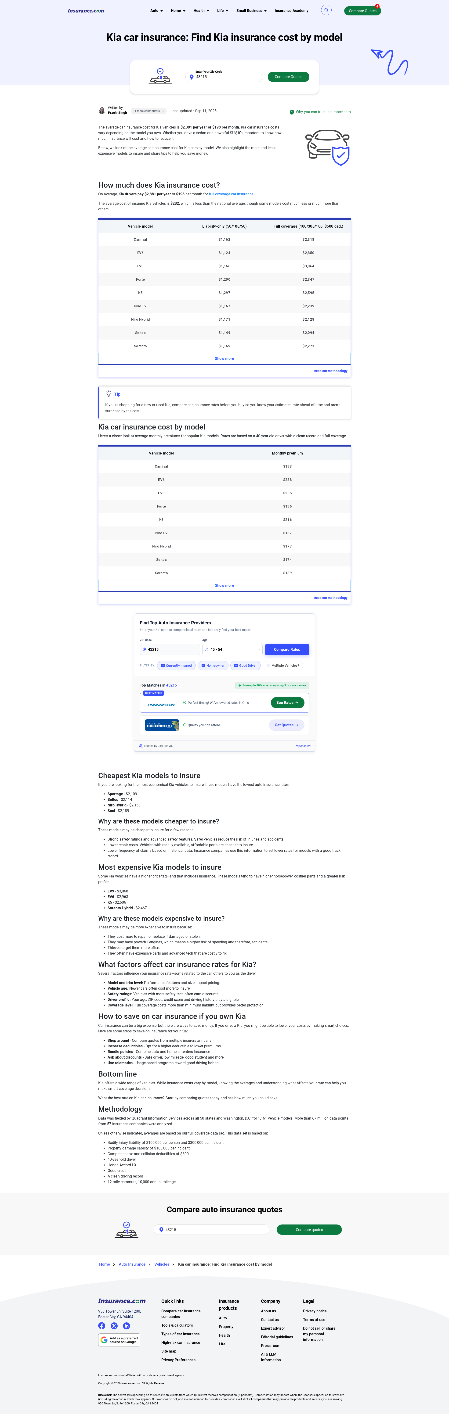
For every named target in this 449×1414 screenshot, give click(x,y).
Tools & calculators (177, 1325)
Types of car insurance (180, 1334)
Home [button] (176, 10)
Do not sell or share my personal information (319, 1334)
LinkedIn (126, 1325)
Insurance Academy (291, 10)
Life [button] (220, 10)
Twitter (114, 1325)
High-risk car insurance (180, 1342)
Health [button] (199, 10)
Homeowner (215, 665)
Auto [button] (154, 10)
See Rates (284, 702)
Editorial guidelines (277, 1337)
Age (204, 640)
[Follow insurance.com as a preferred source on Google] (129, 1340)
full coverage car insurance (231, 194)
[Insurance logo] (86, 10)
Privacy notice (315, 1311)
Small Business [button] (249, 10)
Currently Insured (179, 665)
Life (222, 1344)
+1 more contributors (146, 111)
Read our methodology (331, 371)
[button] (326, 10)
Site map (168, 1351)
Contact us (270, 1319)
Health (224, 1335)
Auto (223, 1318)
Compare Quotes (363, 11)
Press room (270, 1345)
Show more (224, 358)
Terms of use (314, 1319)
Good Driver (248, 665)
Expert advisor (273, 1328)
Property (226, 1327)
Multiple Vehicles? (285, 665)
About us (268, 1311)
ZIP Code (146, 640)
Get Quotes (284, 725)
